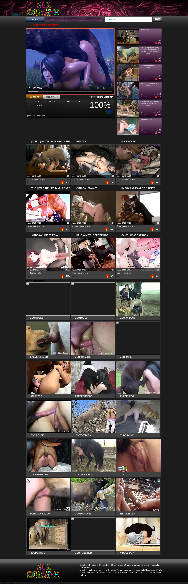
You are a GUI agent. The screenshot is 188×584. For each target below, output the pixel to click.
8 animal (43, 8)
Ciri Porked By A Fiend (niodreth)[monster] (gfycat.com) (149, 103)
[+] (107, 111)
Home (35, 19)
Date (93, 19)
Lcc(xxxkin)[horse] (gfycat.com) (148, 67)
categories (54, 19)
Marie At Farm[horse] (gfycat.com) (149, 84)
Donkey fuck (145, 30)
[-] (111, 111)
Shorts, (39, 105)
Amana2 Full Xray (147, 119)
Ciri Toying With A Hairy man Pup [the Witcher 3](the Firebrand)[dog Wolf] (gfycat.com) (150, 50)
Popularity (74, 19)
